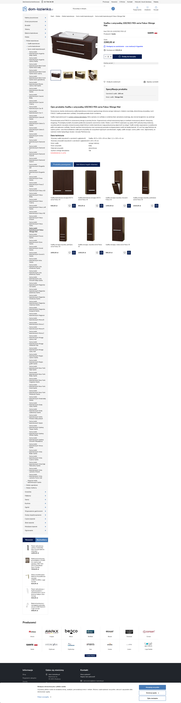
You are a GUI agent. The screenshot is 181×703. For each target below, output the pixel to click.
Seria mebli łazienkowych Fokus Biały (36, 195)
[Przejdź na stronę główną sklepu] (38, 8)
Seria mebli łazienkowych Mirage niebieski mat (36, 343)
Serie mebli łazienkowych (84, 16)
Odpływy (28, 496)
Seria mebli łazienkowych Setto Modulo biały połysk (36, 417)
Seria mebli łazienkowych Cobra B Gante (36, 117)
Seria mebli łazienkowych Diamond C (37, 148)
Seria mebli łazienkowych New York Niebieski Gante (37, 392)
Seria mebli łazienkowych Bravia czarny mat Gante (36, 84)
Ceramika (28, 492)
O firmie (122, 2)
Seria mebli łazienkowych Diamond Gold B (37, 154)
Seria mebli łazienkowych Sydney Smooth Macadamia (36, 439)
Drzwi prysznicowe (31, 22)
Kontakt (130, 2)
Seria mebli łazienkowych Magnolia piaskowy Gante (37, 291)
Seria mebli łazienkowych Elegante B (37, 172)
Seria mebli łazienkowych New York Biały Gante (37, 374)
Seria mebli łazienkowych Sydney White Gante (36, 433)
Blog (24, 674)
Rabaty (156, 2)
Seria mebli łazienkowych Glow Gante (35, 242)
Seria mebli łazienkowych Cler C (36, 112)
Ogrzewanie (29, 530)
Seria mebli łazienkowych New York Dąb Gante (37, 368)
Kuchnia (27, 503)
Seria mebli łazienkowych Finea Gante (35, 178)
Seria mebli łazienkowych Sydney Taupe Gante (36, 427)
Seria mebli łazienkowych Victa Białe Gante (35, 452)
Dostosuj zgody (151, 693)
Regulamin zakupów (29, 678)
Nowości (114, 2)
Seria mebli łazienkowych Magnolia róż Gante (37, 285)
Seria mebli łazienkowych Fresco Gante (36, 236)
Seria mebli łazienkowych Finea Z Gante (36, 184)
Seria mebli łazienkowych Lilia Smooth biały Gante (36, 278)
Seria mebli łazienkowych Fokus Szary (36, 224)
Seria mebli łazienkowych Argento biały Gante (36, 53)
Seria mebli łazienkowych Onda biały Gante (37, 398)
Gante (113, 34)
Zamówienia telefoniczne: (38, 2)
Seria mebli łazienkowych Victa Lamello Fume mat (35, 476)
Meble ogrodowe (32, 485)
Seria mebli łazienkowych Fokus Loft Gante (37, 207)
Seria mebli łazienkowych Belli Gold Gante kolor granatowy (37, 78)
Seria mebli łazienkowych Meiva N (36, 328)
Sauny (27, 500)
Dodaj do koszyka (129, 56)
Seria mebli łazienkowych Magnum (37, 314)
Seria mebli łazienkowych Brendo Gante (36, 90)
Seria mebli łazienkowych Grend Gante (36, 248)
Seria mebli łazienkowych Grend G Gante (36, 254)
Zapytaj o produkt (152, 82)
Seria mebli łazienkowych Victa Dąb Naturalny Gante (37, 464)
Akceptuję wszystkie (152, 687)
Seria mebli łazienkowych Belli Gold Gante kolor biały (37, 65)
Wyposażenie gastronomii (34, 511)
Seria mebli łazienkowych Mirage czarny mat (36, 337)
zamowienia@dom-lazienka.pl (93, 681)
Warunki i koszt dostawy (143, 2)
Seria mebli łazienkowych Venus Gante (36, 445)
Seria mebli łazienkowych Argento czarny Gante (36, 59)
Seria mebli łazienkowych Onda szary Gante (35, 404)
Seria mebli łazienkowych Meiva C (36, 323)
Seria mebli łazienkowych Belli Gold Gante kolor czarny (37, 72)
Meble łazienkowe (68, 16)
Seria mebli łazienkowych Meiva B (36, 319)
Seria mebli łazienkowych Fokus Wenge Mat (110, 16)
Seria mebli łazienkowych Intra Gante (35, 260)
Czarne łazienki (30, 519)
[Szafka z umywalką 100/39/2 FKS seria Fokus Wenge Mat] (74, 45)
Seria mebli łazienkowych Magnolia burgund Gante (37, 309)
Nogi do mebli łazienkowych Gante (34, 481)
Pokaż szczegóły (43, 697)
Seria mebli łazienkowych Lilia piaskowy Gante (35, 272)
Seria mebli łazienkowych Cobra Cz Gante (37, 123)
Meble (58, 16)
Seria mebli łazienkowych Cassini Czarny (36, 102)
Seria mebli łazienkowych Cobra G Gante (36, 129)
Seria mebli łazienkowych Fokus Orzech (36, 217)
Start (52, 16)
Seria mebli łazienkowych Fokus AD (37, 190)
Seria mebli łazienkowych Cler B (36, 108)
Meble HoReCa (31, 488)
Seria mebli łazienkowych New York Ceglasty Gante (37, 380)
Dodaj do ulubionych (113, 82)
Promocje (106, 2)
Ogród (27, 507)
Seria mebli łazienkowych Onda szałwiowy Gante (35, 411)
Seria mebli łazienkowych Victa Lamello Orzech (35, 470)
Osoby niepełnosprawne (33, 515)
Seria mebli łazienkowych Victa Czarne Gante (35, 458)
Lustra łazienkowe (34, 46)
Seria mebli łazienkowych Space (36, 422)
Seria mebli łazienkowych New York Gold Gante (37, 386)
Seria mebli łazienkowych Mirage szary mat (36, 349)
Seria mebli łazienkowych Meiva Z (36, 332)
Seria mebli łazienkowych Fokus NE (37, 212)
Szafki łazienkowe (34, 44)
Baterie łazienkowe (31, 33)
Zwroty (25, 682)
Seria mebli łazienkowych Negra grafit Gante (36, 362)
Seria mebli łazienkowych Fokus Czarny (36, 201)
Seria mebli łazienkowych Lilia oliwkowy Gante (35, 266)
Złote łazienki (29, 523)
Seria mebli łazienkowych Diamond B (37, 141)
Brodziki (27, 25)
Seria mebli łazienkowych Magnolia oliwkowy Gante (37, 297)
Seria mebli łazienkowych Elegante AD (37, 166)
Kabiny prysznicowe (31, 18)
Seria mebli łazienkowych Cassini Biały (36, 96)
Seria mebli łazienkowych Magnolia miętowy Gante (37, 303)
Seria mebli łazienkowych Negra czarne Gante (36, 356)
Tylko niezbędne (152, 698)
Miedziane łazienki (31, 527)
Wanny (27, 29)
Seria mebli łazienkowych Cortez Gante (36, 135)
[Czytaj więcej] (90, 655)
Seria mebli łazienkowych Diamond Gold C (37, 160)
